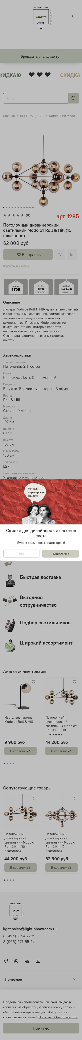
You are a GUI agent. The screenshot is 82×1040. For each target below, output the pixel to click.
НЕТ (21, 554)
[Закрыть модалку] (75, 486)
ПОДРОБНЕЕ (60, 554)
